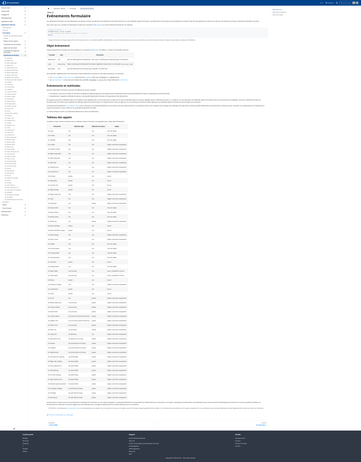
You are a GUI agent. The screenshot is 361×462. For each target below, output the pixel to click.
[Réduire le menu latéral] (14, 429)
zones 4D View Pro (58, 80)
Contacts (238, 441)
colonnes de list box (68, 77)
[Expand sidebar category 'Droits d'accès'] (25, 208)
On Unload (76, 106)
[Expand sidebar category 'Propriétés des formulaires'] (25, 44)
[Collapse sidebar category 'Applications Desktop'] (25, 24)
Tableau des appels (277, 15)
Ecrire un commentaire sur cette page (61, 415)
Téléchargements (134, 449)
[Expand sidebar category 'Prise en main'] (25, 7)
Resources (132, 451)
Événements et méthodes (279, 12)
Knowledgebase (134, 446)
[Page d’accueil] (48, 8)
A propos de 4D (240, 438)
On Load (68, 106)
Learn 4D (132, 441)
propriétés (88, 77)
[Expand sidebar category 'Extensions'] (25, 214)
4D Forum (26, 441)
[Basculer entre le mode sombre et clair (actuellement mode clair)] (336, 2)
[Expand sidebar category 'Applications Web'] (25, 21)
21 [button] (321, 3)
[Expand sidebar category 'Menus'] (25, 204)
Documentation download (137, 438)
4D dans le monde (241, 443)
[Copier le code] (265, 29)
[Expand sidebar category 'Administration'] (25, 211)
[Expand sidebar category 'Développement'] (25, 18)
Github (25, 451)
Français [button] (330, 3)
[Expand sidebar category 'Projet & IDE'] (25, 11)
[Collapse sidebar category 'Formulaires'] (25, 32)
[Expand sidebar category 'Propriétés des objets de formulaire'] (25, 51)
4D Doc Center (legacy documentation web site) (144, 443)
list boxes (55, 77)
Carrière (237, 446)
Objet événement (277, 9)
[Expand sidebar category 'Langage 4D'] (25, 14)
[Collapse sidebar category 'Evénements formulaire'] (25, 55)
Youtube (25, 449)
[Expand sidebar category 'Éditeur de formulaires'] (25, 41)
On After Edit (123, 80)
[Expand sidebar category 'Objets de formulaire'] (25, 47)
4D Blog (25, 438)
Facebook (25, 443)
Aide (130, 454)
